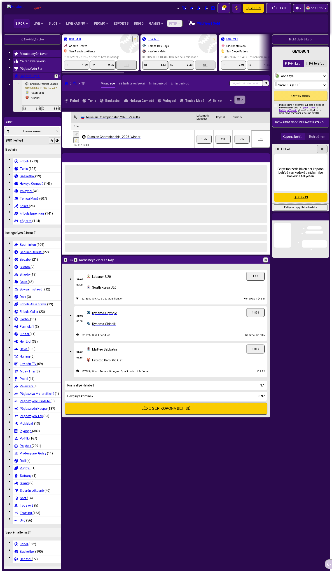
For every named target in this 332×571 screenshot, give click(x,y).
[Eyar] (298, 8)
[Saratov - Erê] (242, 139)
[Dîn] (239, 100)
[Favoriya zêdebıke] (135, 39)
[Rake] (265, 157)
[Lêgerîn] (266, 83)
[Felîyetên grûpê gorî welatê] (57, 140)
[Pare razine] (236, 8)
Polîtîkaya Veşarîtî (288, 120)
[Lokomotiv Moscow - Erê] (204, 139)
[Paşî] (77, 157)
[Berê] (56, 76)
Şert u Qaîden (309, 117)
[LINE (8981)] (66, 83)
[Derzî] (76, 134)
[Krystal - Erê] (223, 139)
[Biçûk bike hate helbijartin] (51, 140)
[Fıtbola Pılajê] (75, 83)
